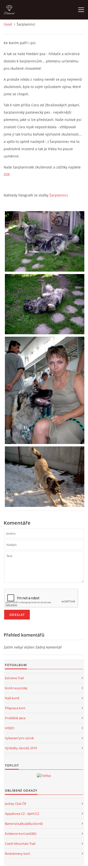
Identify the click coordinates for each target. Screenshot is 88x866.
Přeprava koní (15, 708)
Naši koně (12, 698)
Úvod (8, 24)
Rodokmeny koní (17, 853)
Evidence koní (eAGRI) (20, 833)
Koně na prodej (16, 688)
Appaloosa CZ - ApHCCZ (22, 813)
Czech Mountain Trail (20, 843)
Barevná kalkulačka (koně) (24, 823)
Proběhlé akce (15, 718)
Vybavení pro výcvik (19, 738)
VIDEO (9, 728)
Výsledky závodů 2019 (21, 748)
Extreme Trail (14, 678)
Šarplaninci (58, 195)
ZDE (7, 174)
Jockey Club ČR (15, 803)
